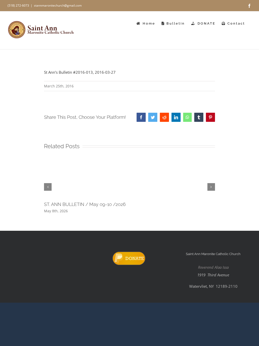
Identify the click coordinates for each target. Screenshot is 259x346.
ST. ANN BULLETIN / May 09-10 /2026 (85, 204)
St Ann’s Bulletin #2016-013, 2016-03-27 (80, 72)
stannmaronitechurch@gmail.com (58, 5)
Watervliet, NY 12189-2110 (213, 286)
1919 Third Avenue (213, 274)
